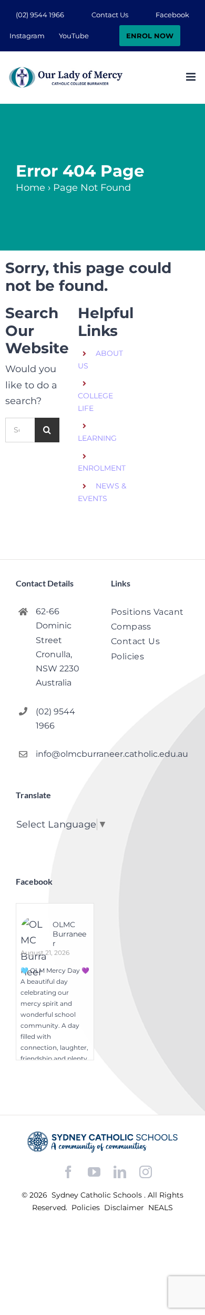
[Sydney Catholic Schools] (102, 1142)
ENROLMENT (102, 468)
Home (30, 187)
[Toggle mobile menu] (191, 76)
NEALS (160, 1207)
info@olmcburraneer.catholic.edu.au (65, 754)
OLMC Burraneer (69, 934)
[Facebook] (68, 1172)
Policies (86, 1207)
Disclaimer (125, 1207)
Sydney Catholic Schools (98, 1195)
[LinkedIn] (120, 1172)
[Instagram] (145, 1172)
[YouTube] (94, 1172)
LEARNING (97, 438)
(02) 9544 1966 (55, 719)
